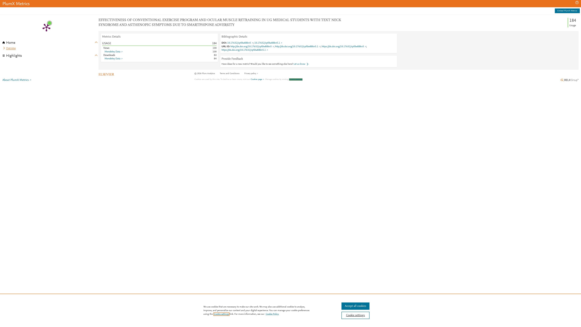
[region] (290, 310)
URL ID (225, 46)
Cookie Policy (272, 314)
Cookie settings (295, 79)
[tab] (50, 41)
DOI (224, 43)
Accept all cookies (355, 306)
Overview (11, 48)
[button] (577, 2)
